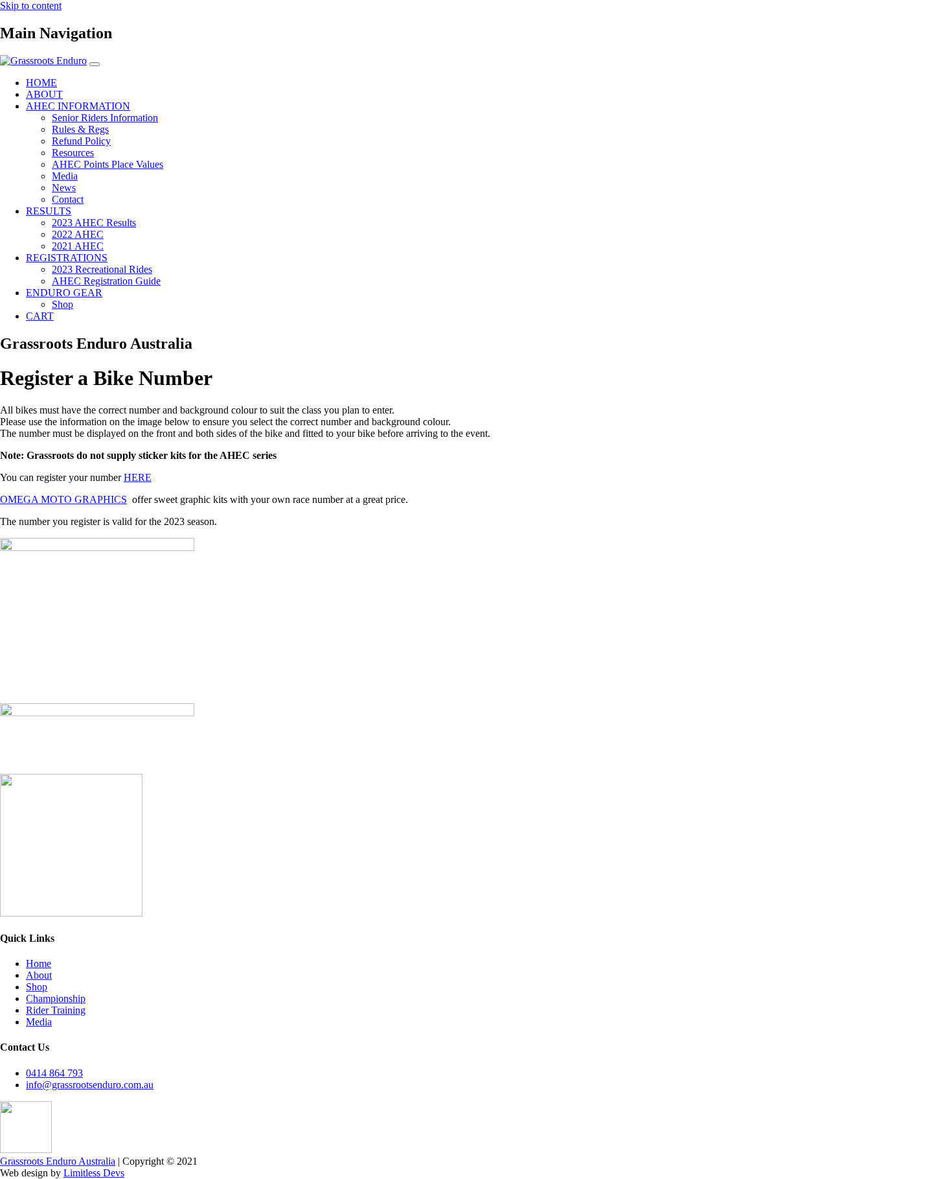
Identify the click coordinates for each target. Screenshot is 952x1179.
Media (65, 175)
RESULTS (48, 210)
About (39, 975)
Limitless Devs (93, 1172)
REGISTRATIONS (67, 257)
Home (38, 963)
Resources (73, 152)
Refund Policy (81, 140)
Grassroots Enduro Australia (57, 1161)
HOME (41, 82)
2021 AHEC (78, 245)
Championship (55, 998)
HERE (138, 477)
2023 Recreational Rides (102, 269)
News (64, 187)
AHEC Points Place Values (107, 164)
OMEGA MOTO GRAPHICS (63, 499)
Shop (62, 304)
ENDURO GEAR (64, 292)
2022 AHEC (78, 234)
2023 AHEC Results (94, 222)
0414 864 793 (54, 1073)
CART (40, 315)
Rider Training (55, 1010)
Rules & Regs (80, 129)
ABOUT (44, 94)
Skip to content (31, 5)
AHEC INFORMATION (78, 105)
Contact (68, 199)
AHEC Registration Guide (106, 280)
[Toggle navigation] (94, 64)
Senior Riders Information (105, 117)
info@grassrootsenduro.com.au (89, 1084)
